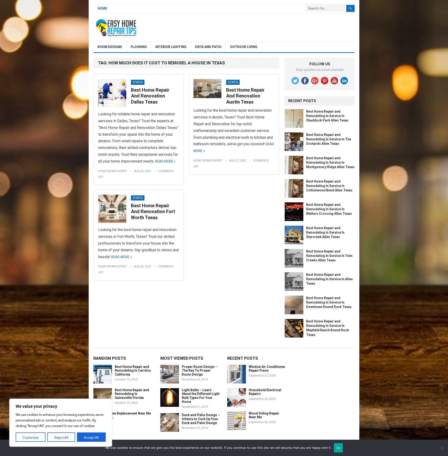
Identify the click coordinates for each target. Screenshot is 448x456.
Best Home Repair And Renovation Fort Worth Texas (153, 211)
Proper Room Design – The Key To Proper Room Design (199, 371)
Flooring (139, 47)
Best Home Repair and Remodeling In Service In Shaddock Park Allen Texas (327, 116)
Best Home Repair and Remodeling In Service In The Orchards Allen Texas (328, 139)
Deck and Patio (208, 47)
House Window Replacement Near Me (122, 413)
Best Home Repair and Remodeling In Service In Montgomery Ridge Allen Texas (330, 162)
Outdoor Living (243, 47)
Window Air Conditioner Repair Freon (267, 369)
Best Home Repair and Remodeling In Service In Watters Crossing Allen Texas (329, 209)
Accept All (91, 437)
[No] (442, 448)
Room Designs (110, 47)
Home (102, 8)
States (138, 82)
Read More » (165, 161)
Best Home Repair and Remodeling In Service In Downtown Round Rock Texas (329, 302)
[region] (60, 423)
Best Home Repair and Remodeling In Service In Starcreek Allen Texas (325, 232)
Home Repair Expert (112, 171)
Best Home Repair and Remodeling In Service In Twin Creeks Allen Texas (329, 255)
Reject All (61, 437)
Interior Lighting (170, 47)
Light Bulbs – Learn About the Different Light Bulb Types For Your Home (201, 396)
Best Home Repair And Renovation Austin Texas (245, 96)
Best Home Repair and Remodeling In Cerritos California (133, 371)
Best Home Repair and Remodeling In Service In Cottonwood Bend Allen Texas (329, 186)
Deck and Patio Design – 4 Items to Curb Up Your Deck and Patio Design (201, 419)
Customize (31, 437)
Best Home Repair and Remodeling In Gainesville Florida (132, 394)
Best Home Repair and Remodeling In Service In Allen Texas (329, 279)
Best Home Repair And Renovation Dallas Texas (150, 96)
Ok (338, 448)
